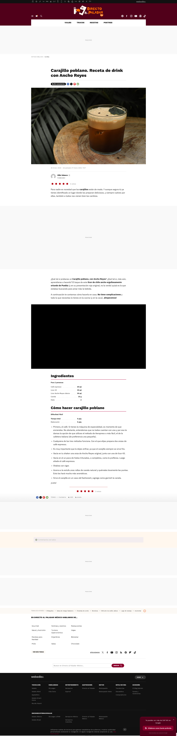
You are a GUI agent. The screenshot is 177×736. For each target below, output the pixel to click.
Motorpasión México (103, 717)
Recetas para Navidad (37, 638)
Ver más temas (38, 652)
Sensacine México (71, 716)
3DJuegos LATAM (54, 716)
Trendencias (120, 688)
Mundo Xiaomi (37, 703)
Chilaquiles (50, 611)
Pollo (34, 644)
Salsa (53, 644)
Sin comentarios (59, 84)
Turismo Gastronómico (57, 631)
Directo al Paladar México (88, 717)
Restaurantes (76, 626)
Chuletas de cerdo (83, 611)
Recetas (94, 22)
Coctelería (62, 497)
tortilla (47, 57)
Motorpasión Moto (105, 691)
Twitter (71, 84)
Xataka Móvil (36, 691)
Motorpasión (103, 688)
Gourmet (35, 626)
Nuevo (36, 16)
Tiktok (144, 16)
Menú (32, 16)
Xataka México (37, 716)
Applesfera (35, 695)
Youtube (135, 16)
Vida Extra (52, 691)
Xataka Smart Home (36, 699)
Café (71, 497)
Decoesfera (120, 691)
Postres (108, 22)
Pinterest (122, 16)
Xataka (34, 688)
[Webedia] (37, 676)
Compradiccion (121, 695)
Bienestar (75, 637)
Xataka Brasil (36, 720)
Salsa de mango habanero (65, 611)
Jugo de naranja (126, 611)
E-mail (78, 84)
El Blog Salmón (138, 688)
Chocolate (75, 644)
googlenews (140, 16)
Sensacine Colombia (69, 721)
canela (79, 497)
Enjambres (55, 637)
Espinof (68, 691)
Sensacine (69, 688)
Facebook (126, 16)
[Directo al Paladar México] (88, 11)
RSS (121, 652)
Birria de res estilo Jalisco (109, 611)
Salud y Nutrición (39, 630)
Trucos (80, 22)
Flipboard (74, 84)
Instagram (131, 16)
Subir (139, 677)
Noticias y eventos (58, 626)
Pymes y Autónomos (136, 692)
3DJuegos (52, 688)
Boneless (95, 611)
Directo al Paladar (88, 688)
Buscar (41, 16)
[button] (63, 175)
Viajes (68, 22)
